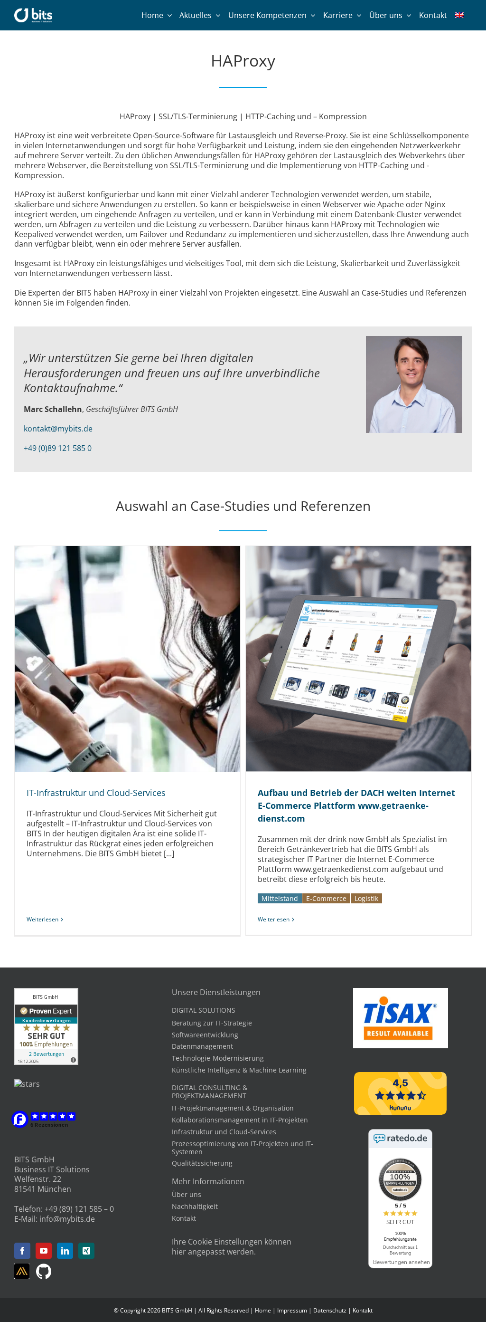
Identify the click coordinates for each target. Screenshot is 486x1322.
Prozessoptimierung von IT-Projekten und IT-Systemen (242, 1147)
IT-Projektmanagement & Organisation (233, 1107)
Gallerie (138, 659)
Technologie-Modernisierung (218, 1058)
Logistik (366, 898)
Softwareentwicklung (205, 1034)
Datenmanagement (202, 1046)
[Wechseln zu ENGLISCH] (459, 15)
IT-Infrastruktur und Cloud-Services (116, 659)
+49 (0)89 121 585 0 (58, 448)
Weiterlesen (42, 919)
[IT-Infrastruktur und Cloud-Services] (127, 659)
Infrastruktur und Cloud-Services (224, 1131)
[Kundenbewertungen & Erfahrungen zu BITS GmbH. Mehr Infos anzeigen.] (46, 992)
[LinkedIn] (65, 1251)
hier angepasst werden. (214, 1251)
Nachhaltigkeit (195, 1206)
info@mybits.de (67, 1219)
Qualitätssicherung (202, 1163)
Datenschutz (329, 1310)
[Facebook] (22, 1251)
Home (263, 1310)
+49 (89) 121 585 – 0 (79, 1209)
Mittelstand (280, 898)
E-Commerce (326, 898)
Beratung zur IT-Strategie (212, 1022)
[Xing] (86, 1251)
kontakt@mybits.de (58, 428)
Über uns (186, 1194)
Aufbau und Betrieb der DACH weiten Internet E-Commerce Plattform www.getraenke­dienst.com (347, 659)
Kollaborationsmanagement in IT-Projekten (240, 1119)
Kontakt (184, 1218)
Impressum (292, 1310)
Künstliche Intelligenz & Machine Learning (239, 1069)
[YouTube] (44, 1251)
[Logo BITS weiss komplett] (33, 12)
